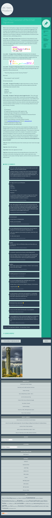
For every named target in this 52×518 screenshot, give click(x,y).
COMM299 (24, 498)
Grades (41, 501)
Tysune (24, 238)
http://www (12, 188)
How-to (13, 503)
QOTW (4, 506)
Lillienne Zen (26, 471)
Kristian (23, 276)
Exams (24, 501)
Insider (21, 503)
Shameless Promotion (24, 506)
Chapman (14, 498)
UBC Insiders (26, 483)
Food (37, 501)
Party (41, 503)
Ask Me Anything (26, 406)
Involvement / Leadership (46, 40)
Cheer (17, 498)
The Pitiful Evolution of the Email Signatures (19, 21)
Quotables (8, 506)
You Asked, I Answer (26, 403)
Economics (6, 501)
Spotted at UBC (42, 506)
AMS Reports (26, 454)
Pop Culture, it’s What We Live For (11, 341)
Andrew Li (26, 461)
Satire (44, 47)
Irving (25, 503)
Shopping (33, 506)
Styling (47, 506)
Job (27, 503)
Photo (44, 503)
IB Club (17, 503)
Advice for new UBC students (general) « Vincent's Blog (17, 423)
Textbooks (5, 508)
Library (29, 503)
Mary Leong (26, 474)
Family (27, 501)
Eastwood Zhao (26, 464)
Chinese (20, 498)
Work (15, 508)
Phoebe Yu (25, 247)
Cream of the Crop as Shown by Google (26, 400)
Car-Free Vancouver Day (26, 397)
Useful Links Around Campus (26, 384)
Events (20, 501)
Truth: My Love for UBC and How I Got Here (26, 387)
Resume (44, 46)
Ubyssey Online (26, 490)
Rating (14, 506)
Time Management (11, 508)
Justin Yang (26, 467)
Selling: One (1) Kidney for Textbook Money (37, 423)
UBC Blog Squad (26, 480)
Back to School (6, 498)
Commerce (45, 43)
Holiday (10, 503)
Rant (11, 506)
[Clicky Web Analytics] (5, 513)
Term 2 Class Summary (26, 412)
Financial (32, 501)
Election (12, 501)
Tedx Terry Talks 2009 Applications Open (26, 409)
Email (44, 44)
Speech (37, 506)
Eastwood (24, 200)
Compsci (41, 498)
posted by (17, 178)
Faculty (45, 38)
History (7, 503)
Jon (22, 305)
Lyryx (32, 503)
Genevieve (24, 212)
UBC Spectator (26, 487)
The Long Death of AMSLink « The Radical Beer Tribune (19, 327)
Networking (37, 503)
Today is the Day (26, 390)
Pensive (46, 341)
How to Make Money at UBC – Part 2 (26, 393)
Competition (37, 498)
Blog (11, 498)
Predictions (47, 503)
